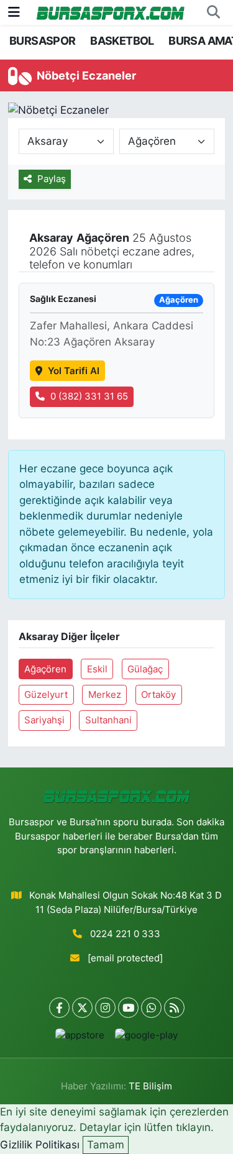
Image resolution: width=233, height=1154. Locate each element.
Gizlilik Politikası (40, 1144)
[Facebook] (59, 1007)
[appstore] (80, 1038)
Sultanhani (108, 720)
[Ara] (213, 12)
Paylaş (51, 179)
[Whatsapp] (151, 1007)
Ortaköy (158, 694)
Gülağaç (145, 669)
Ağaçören (45, 669)
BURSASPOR (42, 40)
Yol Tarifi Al (73, 371)
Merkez (104, 694)
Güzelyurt (46, 694)
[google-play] (146, 1038)
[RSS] (174, 1007)
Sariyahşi (44, 720)
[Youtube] (128, 1007)
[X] (82, 1007)
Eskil (97, 669)
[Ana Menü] (14, 12)
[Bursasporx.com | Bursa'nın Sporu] (110, 12)
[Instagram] (105, 1007)
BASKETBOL (122, 40)
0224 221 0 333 (125, 934)
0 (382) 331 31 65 (89, 396)
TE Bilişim (150, 1086)
